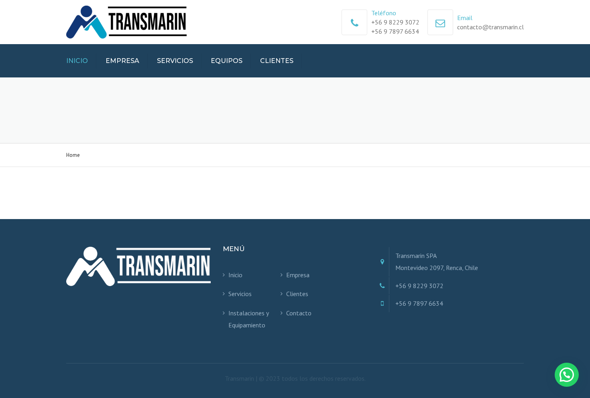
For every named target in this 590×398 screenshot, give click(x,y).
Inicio (77, 61)
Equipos (226, 61)
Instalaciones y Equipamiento (248, 319)
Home (73, 155)
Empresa (122, 61)
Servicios (175, 61)
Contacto (298, 313)
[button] (567, 375)
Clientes (276, 61)
